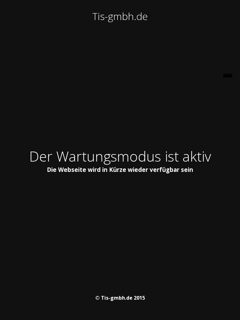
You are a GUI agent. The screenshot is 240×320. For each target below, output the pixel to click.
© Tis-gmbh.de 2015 (120, 297)
